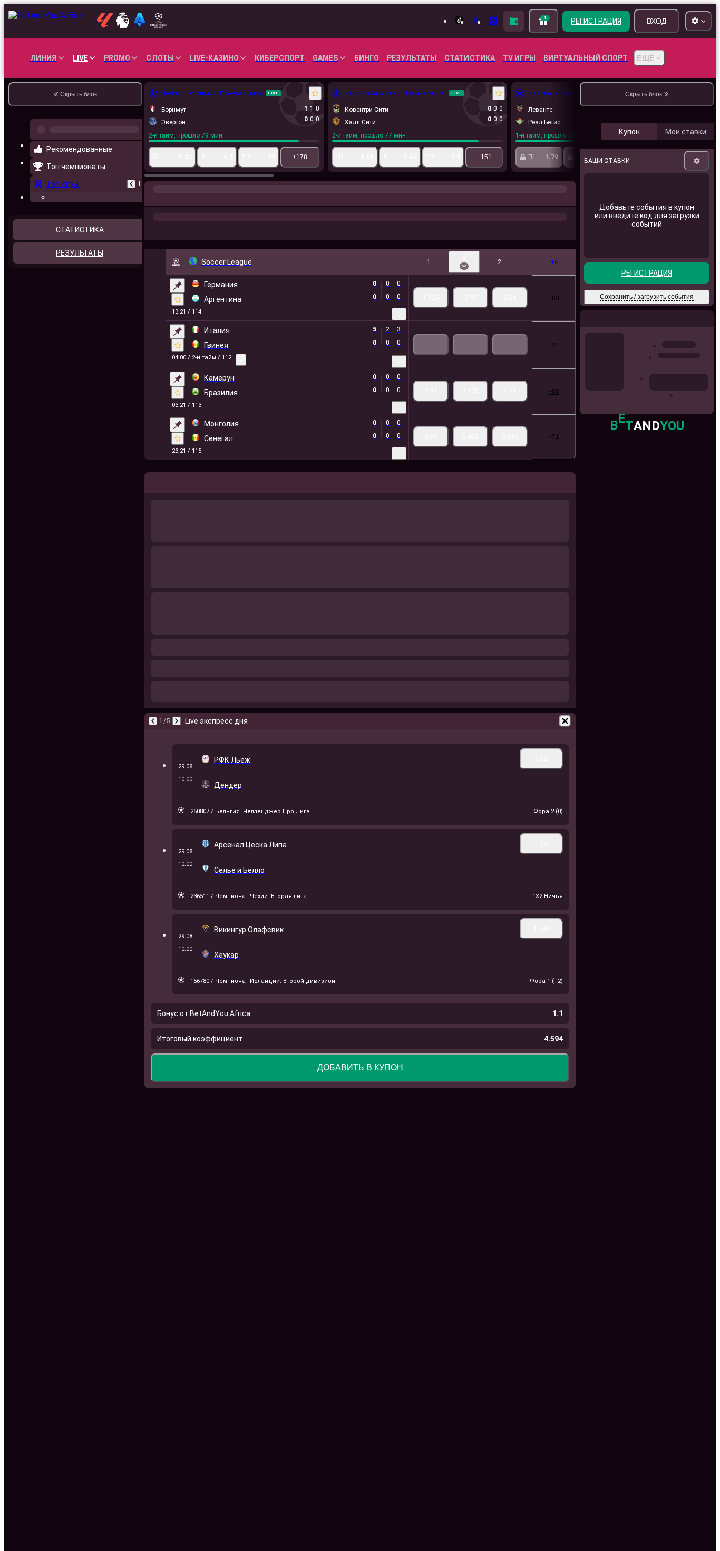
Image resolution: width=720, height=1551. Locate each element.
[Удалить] (565, 721)
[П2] (510, 297)
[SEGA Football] (175, 199)
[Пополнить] (513, 21)
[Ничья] (470, 297)
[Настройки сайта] (698, 21)
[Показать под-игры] (399, 314)
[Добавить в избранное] (315, 93)
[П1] (431, 297)
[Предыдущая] (131, 184)
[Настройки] (696, 161)
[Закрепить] (177, 285)
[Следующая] (176, 721)
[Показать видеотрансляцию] (241, 360)
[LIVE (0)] (155, 199)
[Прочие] (436, 200)
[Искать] (566, 200)
